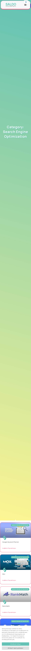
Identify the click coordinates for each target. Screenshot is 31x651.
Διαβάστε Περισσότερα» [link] (9, 548)
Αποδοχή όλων (15, 644)
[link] (10, 5)
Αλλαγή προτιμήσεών (15, 648)
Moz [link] (3, 574)
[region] (15, 638)
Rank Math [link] (6, 606)
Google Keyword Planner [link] (10, 542)
